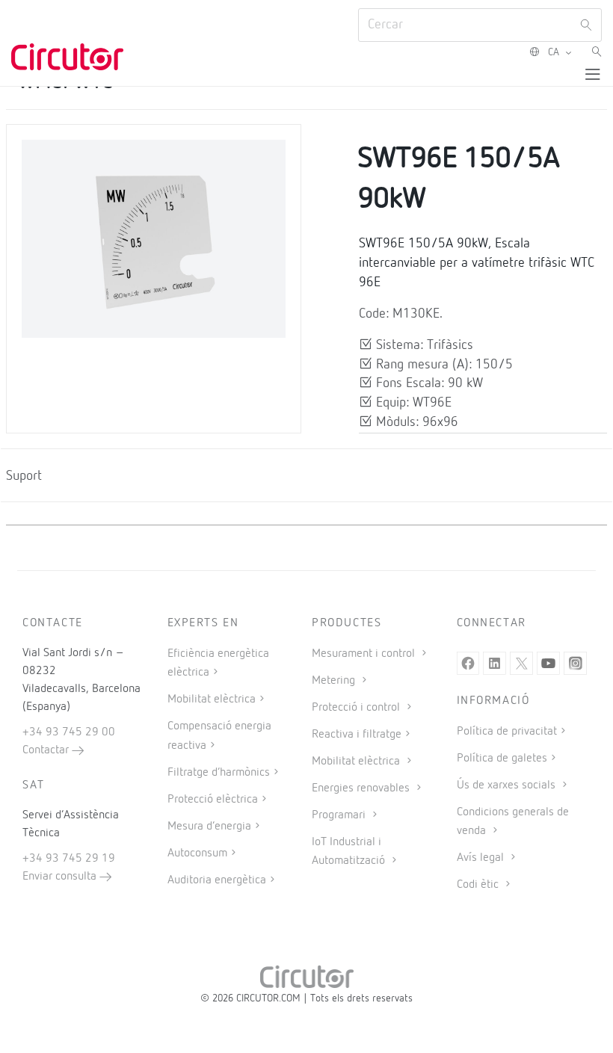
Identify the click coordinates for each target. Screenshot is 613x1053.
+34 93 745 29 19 (68, 859)
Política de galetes (502, 759)
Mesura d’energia (209, 827)
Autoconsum (197, 853)
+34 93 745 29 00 (68, 732)
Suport (24, 476)
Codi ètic (479, 885)
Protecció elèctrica (212, 800)
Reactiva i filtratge (356, 735)
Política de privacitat (507, 732)
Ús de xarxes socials (507, 785)
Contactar (47, 750)
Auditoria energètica (216, 880)
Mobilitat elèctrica (211, 699)
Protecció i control (357, 708)
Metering (335, 681)
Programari (340, 815)
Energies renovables (362, 788)
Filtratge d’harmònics (218, 773)
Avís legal (482, 858)
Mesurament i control (365, 654)
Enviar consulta (60, 877)
